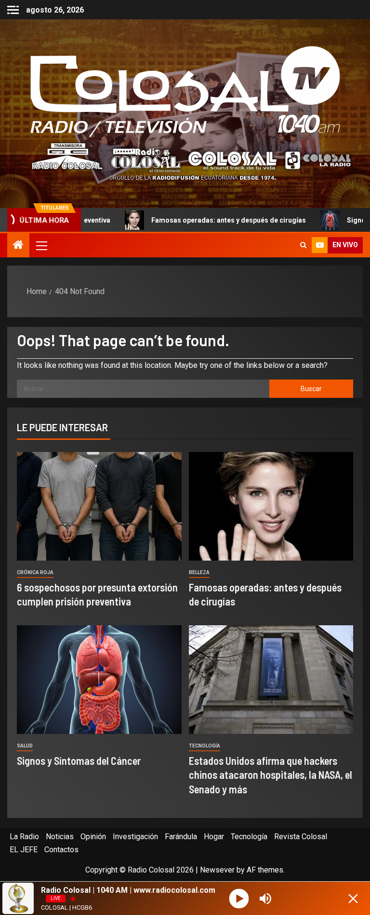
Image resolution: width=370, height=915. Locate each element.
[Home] (18, 246)
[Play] (238, 898)
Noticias (60, 836)
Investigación (135, 836)
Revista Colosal (300, 836)
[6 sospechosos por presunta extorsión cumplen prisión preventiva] (99, 506)
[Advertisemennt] (185, 161)
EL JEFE (24, 849)
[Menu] (41, 245)
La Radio (24, 836)
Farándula (181, 836)
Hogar (214, 836)
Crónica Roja (35, 572)
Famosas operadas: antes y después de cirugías (191, 220)
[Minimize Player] (353, 898)
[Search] (303, 245)
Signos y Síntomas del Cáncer (79, 760)
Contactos (61, 849)
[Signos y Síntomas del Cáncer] (99, 679)
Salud (25, 745)
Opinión (93, 836)
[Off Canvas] (13, 10)
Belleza (199, 572)
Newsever (217, 869)
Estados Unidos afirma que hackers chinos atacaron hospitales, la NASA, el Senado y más (270, 774)
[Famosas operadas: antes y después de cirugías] (271, 506)
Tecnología (204, 745)
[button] (41, 245)
